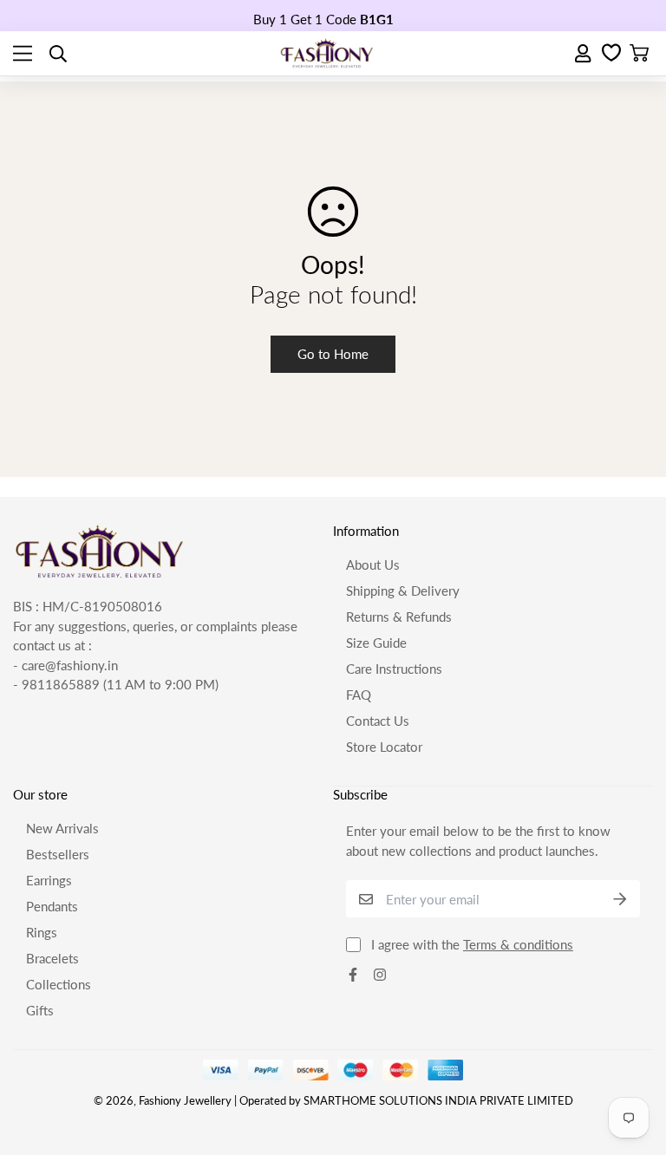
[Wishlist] (611, 54)
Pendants (52, 906)
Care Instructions (394, 668)
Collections (58, 984)
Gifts (40, 1010)
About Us (373, 564)
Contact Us (377, 720)
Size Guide (376, 642)
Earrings (49, 880)
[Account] (584, 53)
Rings (41, 932)
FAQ (358, 694)
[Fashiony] (327, 53)
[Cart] (639, 54)
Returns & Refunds (399, 616)
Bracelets (52, 958)
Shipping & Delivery (403, 590)
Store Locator (384, 746)
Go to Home (333, 354)
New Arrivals (62, 828)
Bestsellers (57, 854)
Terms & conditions (518, 944)
